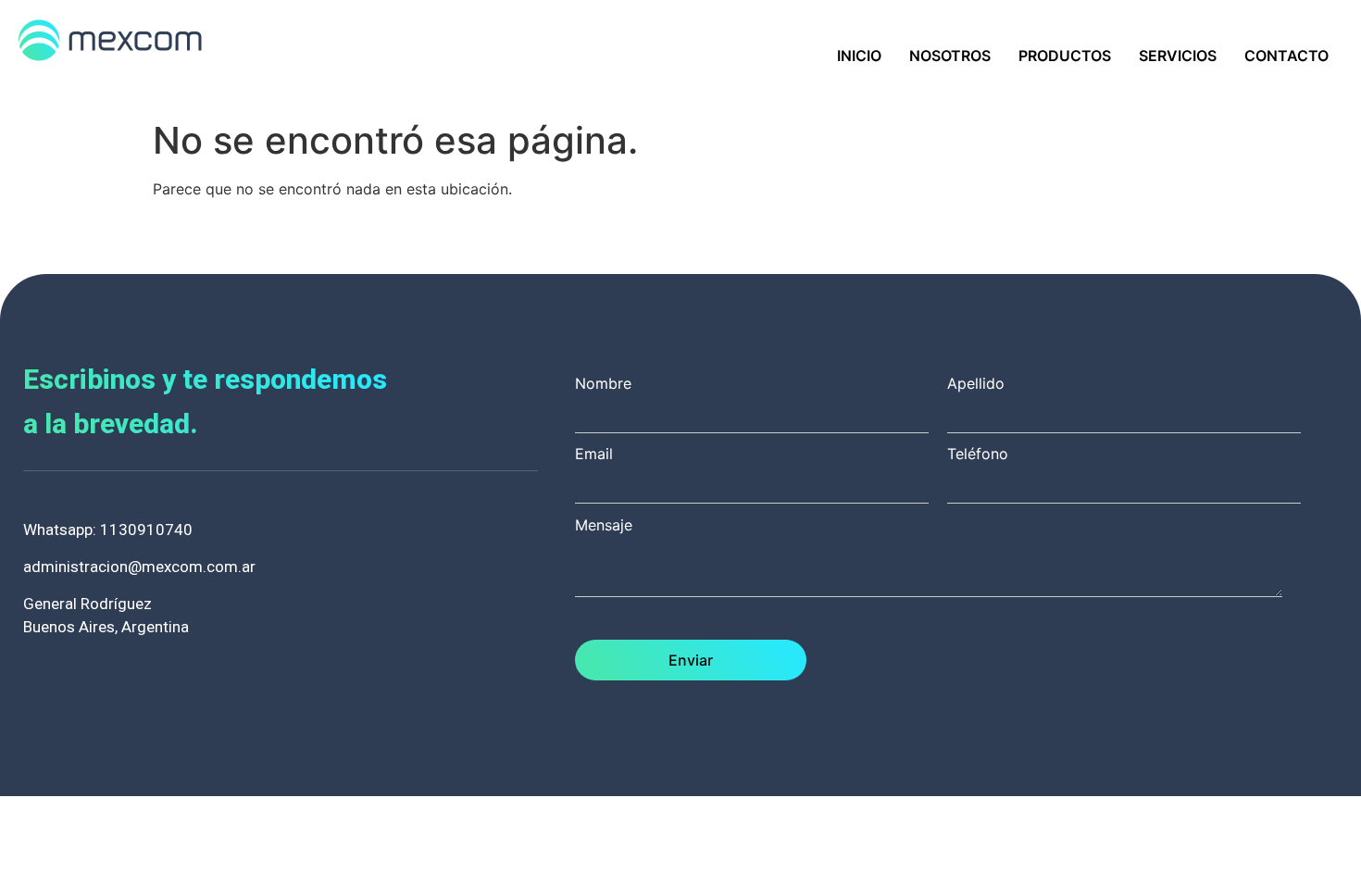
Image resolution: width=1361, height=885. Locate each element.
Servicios (1178, 55)
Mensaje (603, 525)
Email (594, 454)
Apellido (976, 384)
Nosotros (950, 55)
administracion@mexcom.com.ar (139, 566)
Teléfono (977, 454)
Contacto (1286, 55)
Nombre (603, 384)
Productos (1064, 55)
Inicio (859, 55)
